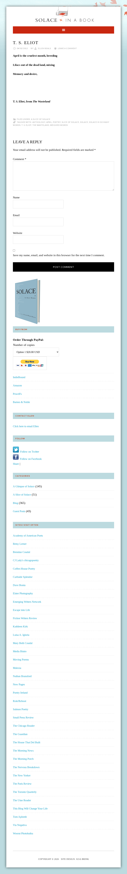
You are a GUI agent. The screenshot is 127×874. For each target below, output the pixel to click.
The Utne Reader (22, 800)
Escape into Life (21, 610)
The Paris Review (22, 783)
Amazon (17, 385)
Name (16, 197)
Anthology (38, 122)
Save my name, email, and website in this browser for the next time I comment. (59, 255)
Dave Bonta (19, 585)
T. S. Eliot (26, 125)
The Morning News (23, 750)
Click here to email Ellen (26, 426)
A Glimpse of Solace (24, 486)
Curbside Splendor (22, 577)
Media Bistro (19, 651)
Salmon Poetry (20, 709)
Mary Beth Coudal (22, 643)
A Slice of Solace (40, 119)
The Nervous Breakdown (26, 767)
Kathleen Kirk (20, 626)
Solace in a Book (63, 15)
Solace (84, 122)
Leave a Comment (67, 48)
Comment (19, 159)
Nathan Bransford (22, 676)
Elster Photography (23, 593)
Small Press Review (23, 717)
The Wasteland (40, 125)
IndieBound (19, 377)
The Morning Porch (23, 758)
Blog (15, 503)
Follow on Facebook (30, 458)
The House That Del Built (26, 742)
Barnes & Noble (21, 402)
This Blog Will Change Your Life (30, 808)
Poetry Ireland (20, 692)
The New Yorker (21, 775)
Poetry (57, 122)
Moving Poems (21, 659)
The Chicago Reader (24, 725)
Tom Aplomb (20, 816)
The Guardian (20, 734)
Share (16, 463)
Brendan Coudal (21, 552)
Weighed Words (59, 125)
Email (16, 215)
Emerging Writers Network (27, 601)
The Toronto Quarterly (25, 792)
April (49, 122)
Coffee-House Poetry (24, 568)
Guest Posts (19, 511)
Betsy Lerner (19, 543)
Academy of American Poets (28, 535)
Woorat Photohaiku (23, 833)
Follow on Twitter (29, 451)
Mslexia (17, 668)
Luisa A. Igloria (21, 634)
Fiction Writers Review (25, 618)
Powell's (17, 393)
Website (17, 233)
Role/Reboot (19, 701)
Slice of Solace (70, 122)
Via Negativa (20, 825)
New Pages (19, 684)
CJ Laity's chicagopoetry (26, 560)
